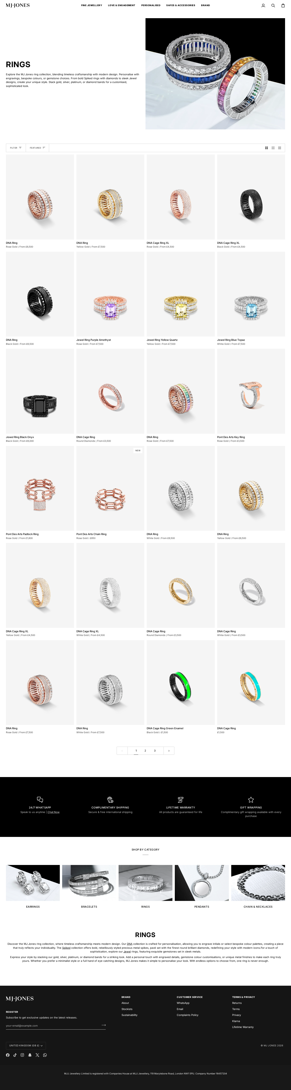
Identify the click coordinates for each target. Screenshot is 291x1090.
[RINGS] (145, 883)
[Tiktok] (15, 1055)
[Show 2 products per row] (266, 148)
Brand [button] (126, 997)
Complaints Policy (187, 1015)
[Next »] (169, 751)
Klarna (236, 1021)
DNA (129, 943)
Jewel (127, 951)
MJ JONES (270, 1045)
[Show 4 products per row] (280, 148)
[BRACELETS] (89, 883)
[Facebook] (8, 1055)
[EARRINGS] (33, 883)
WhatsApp (183, 1002)
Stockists (127, 1009)
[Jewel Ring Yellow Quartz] (181, 294)
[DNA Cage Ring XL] (181, 197)
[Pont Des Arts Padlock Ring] (40, 488)
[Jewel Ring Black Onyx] (40, 391)
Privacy (236, 1015)
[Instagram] (22, 1055)
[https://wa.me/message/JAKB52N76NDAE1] (45, 1055)
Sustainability (129, 1015)
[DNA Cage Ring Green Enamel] (181, 682)
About (125, 1002)
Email (180, 1009)
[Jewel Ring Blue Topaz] (251, 294)
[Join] (102, 1025)
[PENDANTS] (202, 883)
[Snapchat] (30, 1055)
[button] (91, 5)
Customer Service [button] (190, 997)
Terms (236, 1009)
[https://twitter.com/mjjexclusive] (37, 1055)
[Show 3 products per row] (273, 148)
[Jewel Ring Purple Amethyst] (110, 294)
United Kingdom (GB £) (24, 1045)
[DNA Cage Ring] (110, 391)
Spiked (66, 947)
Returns (237, 1002)
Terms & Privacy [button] (243, 997)
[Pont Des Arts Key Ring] (251, 391)
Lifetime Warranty (243, 1027)
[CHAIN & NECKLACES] (258, 883)
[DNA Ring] (40, 197)
